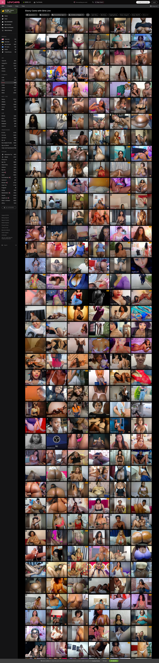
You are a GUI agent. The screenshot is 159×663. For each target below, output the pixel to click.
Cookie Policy (96, 661)
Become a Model (6, 230)
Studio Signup (5, 232)
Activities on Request (76, 15)
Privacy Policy (5, 225)
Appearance (32, 15)
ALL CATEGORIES (10, 207)
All (87, 15)
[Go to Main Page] (13, 2)
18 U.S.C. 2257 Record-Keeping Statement (7, 238)
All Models (4, 235)
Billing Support (5, 217)
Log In (154, 2)
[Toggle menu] (2, 2)
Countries (44, 15)
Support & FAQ (5, 215)
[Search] (93, 2)
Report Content (5, 220)
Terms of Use (5, 227)
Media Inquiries (5, 222)
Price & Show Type (59, 15)
